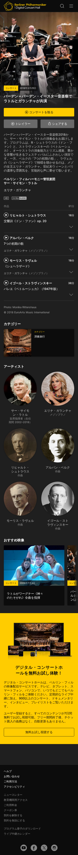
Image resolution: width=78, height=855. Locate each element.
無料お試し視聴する (39, 732)
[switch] (71, 227)
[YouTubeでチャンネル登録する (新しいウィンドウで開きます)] (23, 848)
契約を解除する (13, 815)
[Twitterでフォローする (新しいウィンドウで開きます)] (44, 848)
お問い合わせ (12, 776)
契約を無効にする (14, 820)
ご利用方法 (10, 781)
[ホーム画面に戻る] (25, 6)
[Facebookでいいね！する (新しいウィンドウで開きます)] (34, 848)
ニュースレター (13, 794)
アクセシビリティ (14, 786)
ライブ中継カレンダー (17, 833)
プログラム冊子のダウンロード (22, 828)
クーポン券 (10, 810)
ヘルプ (8, 771)
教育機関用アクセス (16, 799)
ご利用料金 (10, 805)
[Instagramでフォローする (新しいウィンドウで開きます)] (54, 848)
